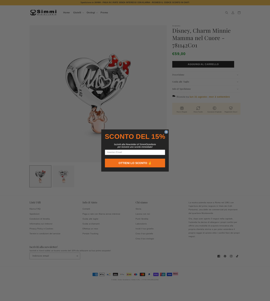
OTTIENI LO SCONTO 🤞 (135, 163)
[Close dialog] (166, 132)
